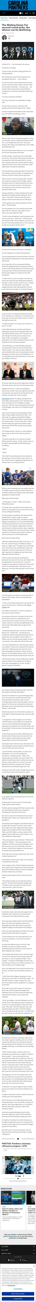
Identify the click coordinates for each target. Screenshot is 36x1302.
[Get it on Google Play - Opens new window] (23, 1261)
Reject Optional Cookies (17, 1293)
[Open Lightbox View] (18, 1169)
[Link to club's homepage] (3, 12)
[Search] (30, 13)
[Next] (23, 1176)
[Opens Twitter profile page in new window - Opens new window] (9, 38)
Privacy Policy (11, 1285)
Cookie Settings (18, 1289)
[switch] (21, 13)
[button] (18, 678)
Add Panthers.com (14, 1236)
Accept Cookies (18, 1298)
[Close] (34, 1266)
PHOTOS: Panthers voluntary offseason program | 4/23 (16, 1144)
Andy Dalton (5, 398)
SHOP (26, 13)
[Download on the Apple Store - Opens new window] (11, 1260)
